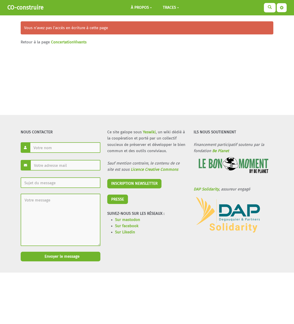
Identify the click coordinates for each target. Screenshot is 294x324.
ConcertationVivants (69, 42)
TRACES (169, 7)
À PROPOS (140, 7)
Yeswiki (149, 132)
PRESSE (117, 199)
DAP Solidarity (206, 189)
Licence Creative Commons (154, 169)
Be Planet (220, 150)
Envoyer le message (61, 256)
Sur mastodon (127, 219)
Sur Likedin (125, 232)
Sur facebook (127, 225)
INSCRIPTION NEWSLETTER (134, 183)
